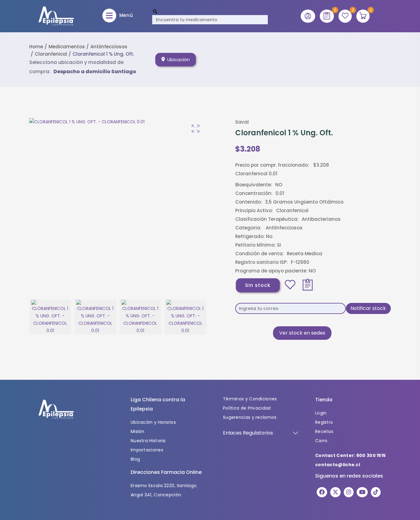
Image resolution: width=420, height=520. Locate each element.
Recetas (324, 431)
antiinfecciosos (108, 46)
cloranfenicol (51, 54)
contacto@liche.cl (337, 465)
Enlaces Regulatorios (248, 432)
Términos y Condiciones (250, 399)
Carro (321, 441)
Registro (324, 422)
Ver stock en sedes (302, 332)
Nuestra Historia (148, 441)
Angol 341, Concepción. (156, 495)
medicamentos (67, 46)
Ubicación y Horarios (153, 422)
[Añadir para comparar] (307, 284)
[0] (327, 16)
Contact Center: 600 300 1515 (350, 455)
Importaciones (147, 450)
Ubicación (178, 59)
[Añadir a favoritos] (290, 284)
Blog (135, 459)
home (36, 46)
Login (321, 413)
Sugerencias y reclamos (250, 417)
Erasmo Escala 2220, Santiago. (164, 485)
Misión (138, 431)
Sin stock (258, 285)
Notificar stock (368, 308)
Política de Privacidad (247, 408)
